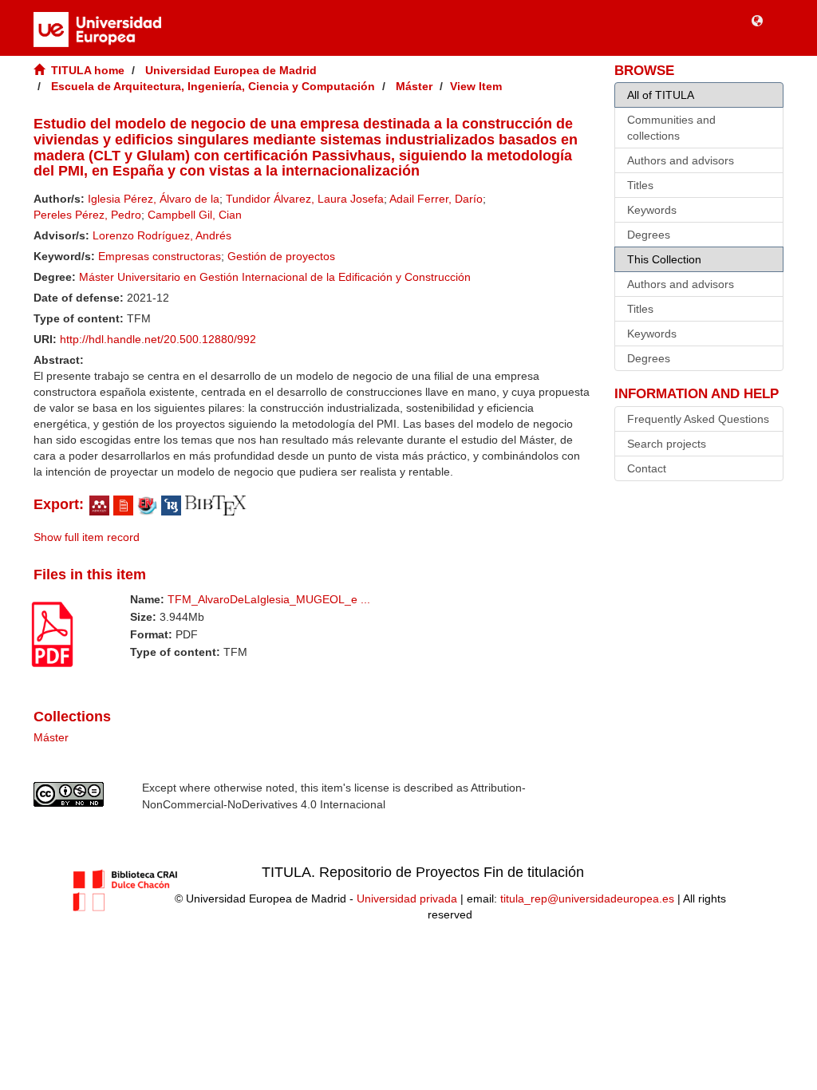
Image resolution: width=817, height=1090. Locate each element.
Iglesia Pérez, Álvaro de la (153, 198)
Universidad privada (407, 898)
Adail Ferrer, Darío (436, 198)
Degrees (648, 234)
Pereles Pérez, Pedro (87, 214)
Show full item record (87, 537)
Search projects (666, 443)
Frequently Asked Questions (698, 419)
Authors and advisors (680, 160)
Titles (640, 185)
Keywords (652, 209)
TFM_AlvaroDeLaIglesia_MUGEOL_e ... (269, 599)
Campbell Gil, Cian (195, 214)
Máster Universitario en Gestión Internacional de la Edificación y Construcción (275, 277)
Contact (646, 468)
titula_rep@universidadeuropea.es (587, 898)
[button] (757, 20)
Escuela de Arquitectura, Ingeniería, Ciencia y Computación (213, 86)
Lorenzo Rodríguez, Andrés (162, 235)
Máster (414, 86)
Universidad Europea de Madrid (231, 70)
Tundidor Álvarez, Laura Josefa (305, 198)
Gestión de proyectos (281, 256)
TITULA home (87, 70)
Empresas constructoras (159, 256)
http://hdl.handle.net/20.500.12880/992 (158, 339)
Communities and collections (671, 127)
